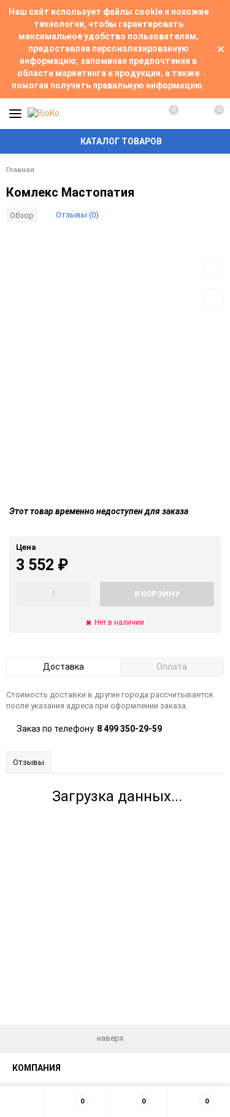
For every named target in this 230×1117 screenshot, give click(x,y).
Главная (20, 170)
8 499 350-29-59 (129, 728)
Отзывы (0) (77, 214)
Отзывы (28, 762)
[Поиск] (189, 114)
